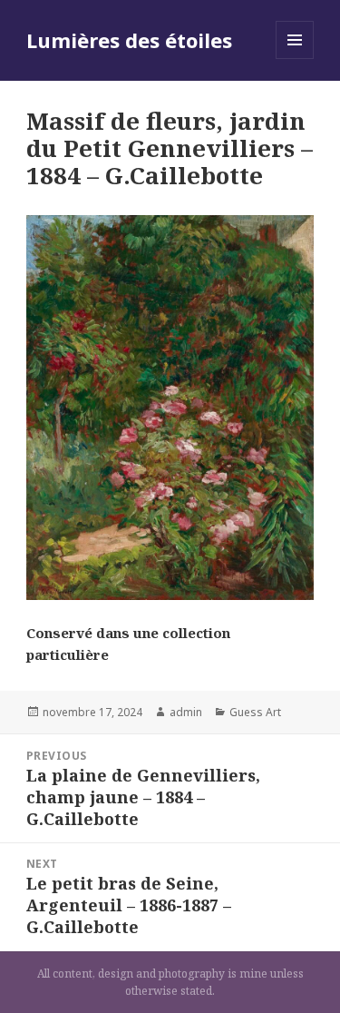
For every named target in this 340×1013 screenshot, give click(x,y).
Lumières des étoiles (129, 40)
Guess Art (255, 712)
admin (186, 712)
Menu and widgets (295, 58)
